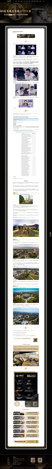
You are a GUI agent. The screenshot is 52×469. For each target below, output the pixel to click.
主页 (8, 457)
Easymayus (9, 1)
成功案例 (8, 462)
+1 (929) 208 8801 (16, 461)
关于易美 (8, 459)
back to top (50, 236)
